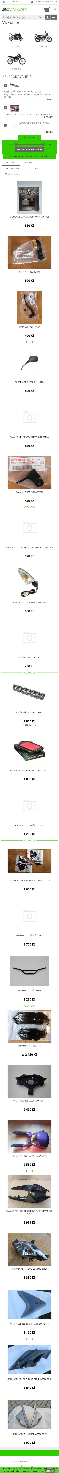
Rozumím (50, 1471)
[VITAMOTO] (15, 10)
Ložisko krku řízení (34, 123)
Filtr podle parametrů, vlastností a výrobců (28, 156)
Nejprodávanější (13, 168)
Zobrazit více (28, 137)
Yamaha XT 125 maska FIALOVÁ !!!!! (28, 114)
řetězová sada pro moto (22, 91)
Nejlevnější (11, 162)
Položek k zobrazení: (29, 149)
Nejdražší (29, 162)
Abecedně (33, 168)
